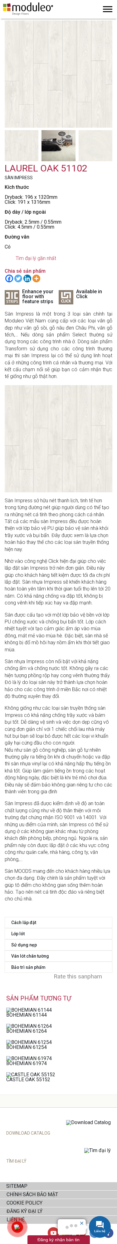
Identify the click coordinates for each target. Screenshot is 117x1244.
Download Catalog (28, 1133)
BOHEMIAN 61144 (26, 1015)
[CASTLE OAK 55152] (30, 1075)
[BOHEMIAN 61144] (29, 1010)
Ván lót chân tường (30, 956)
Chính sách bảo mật (32, 1194)
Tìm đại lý (16, 1161)
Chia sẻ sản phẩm (25, 271)
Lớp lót (18, 933)
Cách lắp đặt (23, 922)
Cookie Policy (24, 1203)
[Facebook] (9, 278)
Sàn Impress (19, 177)
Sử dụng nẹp (24, 944)
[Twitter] (18, 278)
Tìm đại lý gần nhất (36, 258)
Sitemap (16, 1186)
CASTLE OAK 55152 (28, 1079)
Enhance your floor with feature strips (37, 296)
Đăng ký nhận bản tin (58, 1239)
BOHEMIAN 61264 (26, 1031)
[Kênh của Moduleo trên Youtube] (53, 1233)
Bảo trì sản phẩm (28, 967)
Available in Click (89, 294)
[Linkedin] (27, 278)
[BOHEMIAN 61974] (29, 1058)
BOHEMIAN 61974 (26, 1063)
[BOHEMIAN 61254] (29, 1042)
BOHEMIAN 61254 (26, 1047)
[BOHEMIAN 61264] (29, 1026)
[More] (36, 278)
